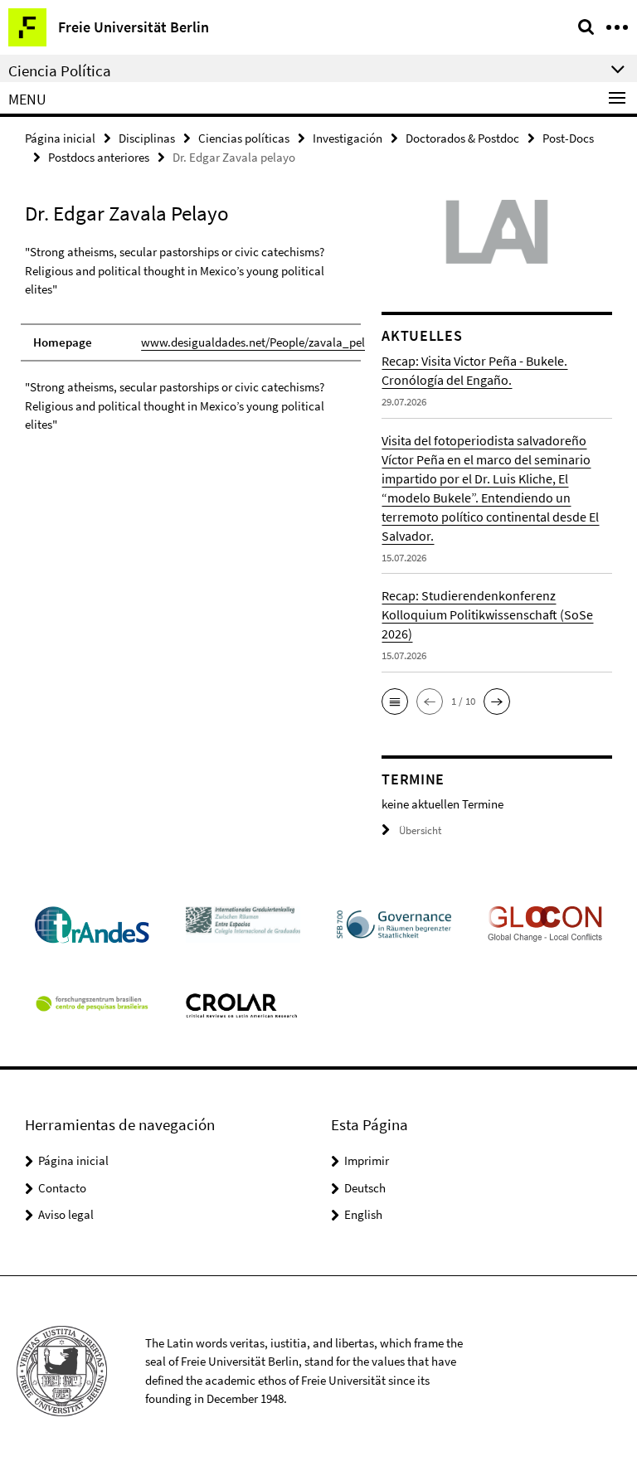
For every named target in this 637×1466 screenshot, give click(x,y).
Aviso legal (66, 1214)
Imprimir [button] (366, 1160)
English (363, 1214)
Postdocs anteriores (98, 157)
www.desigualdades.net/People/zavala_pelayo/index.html (292, 342)
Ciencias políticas (243, 138)
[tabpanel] (191, 338)
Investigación (347, 138)
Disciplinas (147, 138)
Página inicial (60, 138)
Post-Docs (568, 138)
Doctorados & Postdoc (462, 138)
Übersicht (420, 830)
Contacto (62, 1188)
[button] (395, 701)
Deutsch (365, 1188)
